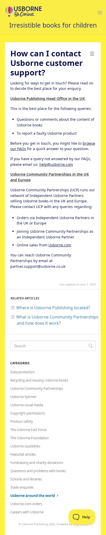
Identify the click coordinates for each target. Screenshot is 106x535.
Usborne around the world (33, 495)
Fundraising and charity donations (36, 462)
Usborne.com (59, 245)
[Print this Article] (92, 53)
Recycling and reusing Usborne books (39, 380)
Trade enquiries (22, 487)
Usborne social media (26, 405)
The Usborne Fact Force (28, 429)
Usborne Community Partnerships (36, 388)
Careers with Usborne (26, 512)
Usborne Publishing (35, 524)
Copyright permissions (27, 413)
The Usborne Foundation (29, 438)
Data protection (22, 372)
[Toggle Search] (91, 346)
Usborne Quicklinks (25, 446)
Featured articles (23, 454)
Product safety (21, 421)
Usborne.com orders (26, 504)
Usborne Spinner (23, 396)
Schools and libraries (26, 479)
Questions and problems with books (38, 471)
